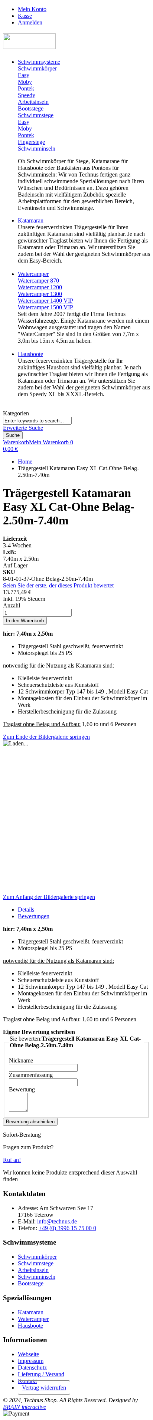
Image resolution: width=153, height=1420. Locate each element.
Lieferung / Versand (41, 1374)
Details (26, 909)
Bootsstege (30, 1283)
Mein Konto (32, 9)
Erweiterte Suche (23, 428)
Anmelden (30, 22)
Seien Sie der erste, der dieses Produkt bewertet (58, 585)
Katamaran (30, 1312)
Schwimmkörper (37, 1256)
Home (25, 461)
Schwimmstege (35, 1263)
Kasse (25, 16)
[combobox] (37, 421)
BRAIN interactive (24, 1407)
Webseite (28, 1354)
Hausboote (30, 1325)
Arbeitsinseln (33, 1270)
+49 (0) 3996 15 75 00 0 (67, 1228)
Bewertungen (33, 916)
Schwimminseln (36, 1277)
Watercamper (33, 1319)
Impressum (30, 1361)
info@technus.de (57, 1221)
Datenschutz (32, 1367)
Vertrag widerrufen (44, 1387)
